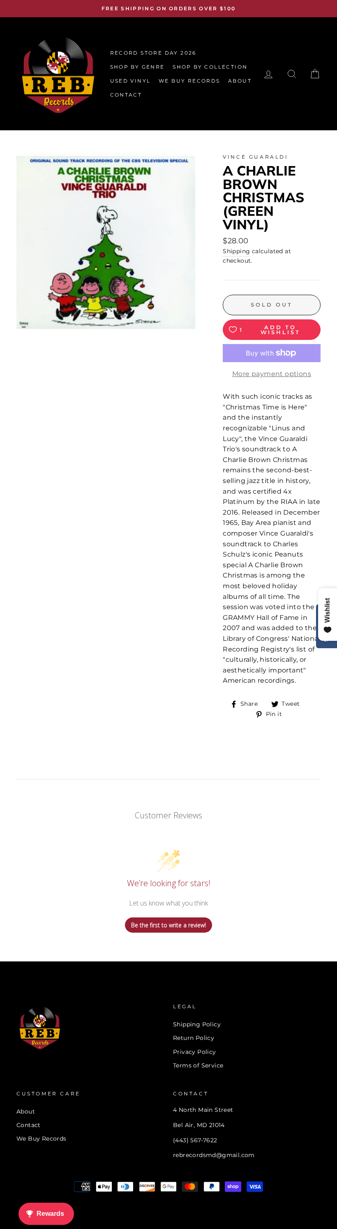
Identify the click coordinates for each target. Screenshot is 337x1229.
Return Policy (193, 1038)
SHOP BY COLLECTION (210, 67)
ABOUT (240, 81)
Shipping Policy (197, 1024)
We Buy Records (41, 1138)
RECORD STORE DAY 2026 (153, 53)
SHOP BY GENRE (137, 67)
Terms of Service (198, 1065)
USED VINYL (130, 81)
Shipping (236, 251)
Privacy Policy (194, 1052)
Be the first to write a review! (168, 925)
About (25, 1111)
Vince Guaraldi (255, 157)
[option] (168, 8)
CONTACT (126, 95)
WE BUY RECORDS (189, 81)
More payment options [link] (271, 374)
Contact (28, 1125)
